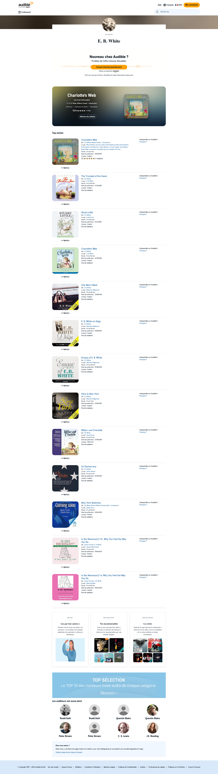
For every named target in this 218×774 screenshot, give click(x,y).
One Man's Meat (89, 285)
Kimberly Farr (94, 147)
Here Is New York (90, 394)
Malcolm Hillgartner (93, 290)
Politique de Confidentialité (127, 767)
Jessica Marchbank (93, 547)
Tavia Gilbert (124, 147)
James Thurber (89, 545)
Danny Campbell (109, 149)
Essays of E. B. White (91, 357)
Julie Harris (90, 217)
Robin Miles (85, 149)
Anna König (90, 435)
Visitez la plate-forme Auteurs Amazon (69, 752)
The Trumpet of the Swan (94, 176)
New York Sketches (91, 503)
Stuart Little (87, 212)
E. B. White (87, 142)
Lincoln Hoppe (114, 147)
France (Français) (194, 767)
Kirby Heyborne (111, 145)
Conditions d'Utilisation (92, 767)
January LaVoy (100, 145)
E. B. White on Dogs (91, 321)
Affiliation (78, 767)
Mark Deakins (104, 147)
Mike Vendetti (91, 583)
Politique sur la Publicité (176, 767)
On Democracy (88, 466)
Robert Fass (90, 508)
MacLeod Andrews (122, 145)
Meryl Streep (91, 145)
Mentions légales (109, 767)
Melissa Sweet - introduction (101, 142)
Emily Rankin (85, 147)
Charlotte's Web (89, 140)
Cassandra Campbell (96, 149)
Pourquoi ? (143, 142)
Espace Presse (67, 767)
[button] (109, 67)
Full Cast (117, 149)
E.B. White (87, 433)
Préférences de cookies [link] (157, 767)
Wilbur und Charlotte (91, 430)
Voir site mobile (53, 767)
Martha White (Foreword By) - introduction (105, 505)
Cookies (142, 767)
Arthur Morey (91, 471)
